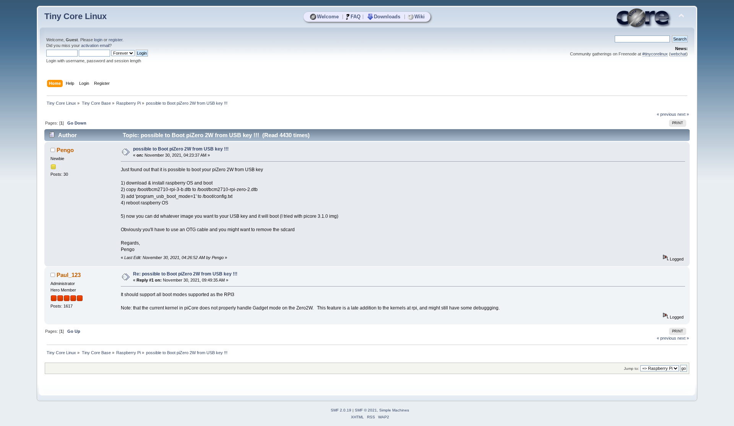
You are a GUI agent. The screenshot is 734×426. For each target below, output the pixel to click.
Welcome (328, 16)
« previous (666, 114)
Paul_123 (69, 275)
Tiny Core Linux (75, 16)
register (115, 39)
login (98, 39)
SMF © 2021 (366, 410)
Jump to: (631, 368)
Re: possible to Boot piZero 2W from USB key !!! (185, 274)
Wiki (419, 16)
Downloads (387, 16)
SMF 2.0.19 (341, 410)
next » (683, 114)
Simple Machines (394, 410)
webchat (678, 54)
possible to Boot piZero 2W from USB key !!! (181, 149)
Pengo (65, 150)
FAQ (356, 16)
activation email (95, 45)
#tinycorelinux (655, 54)
